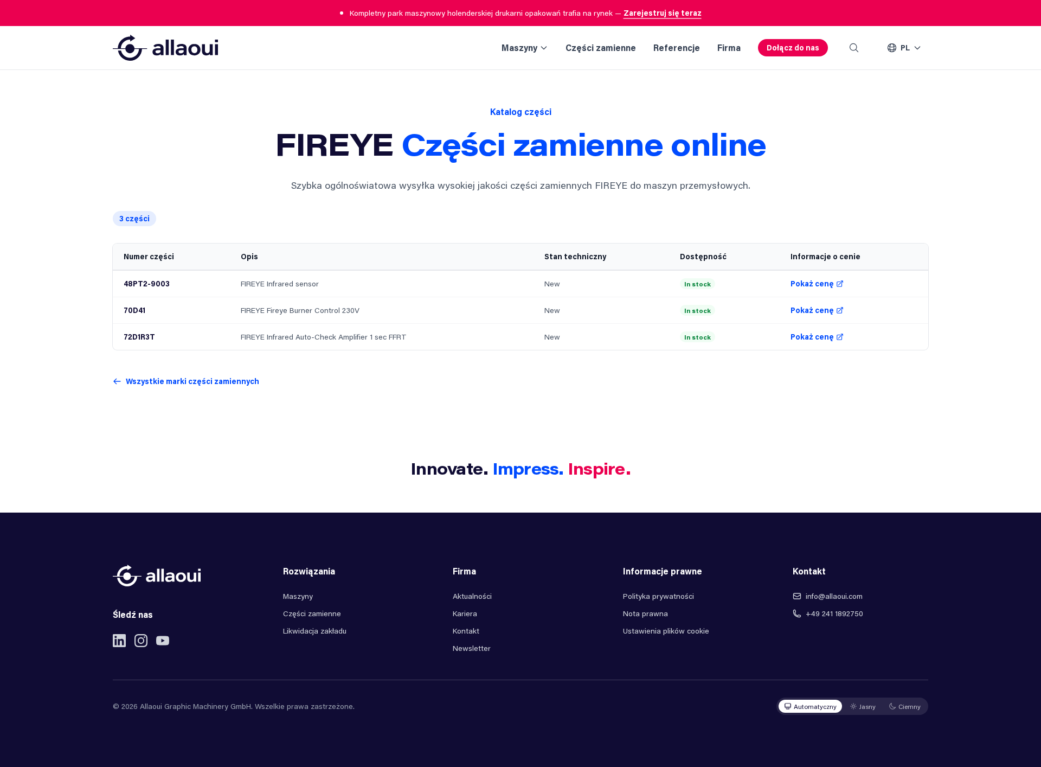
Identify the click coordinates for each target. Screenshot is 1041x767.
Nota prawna (645, 613)
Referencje (676, 47)
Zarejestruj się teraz (663, 13)
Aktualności (472, 596)
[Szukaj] (854, 47)
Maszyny (519, 47)
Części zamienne (601, 47)
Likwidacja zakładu (314, 630)
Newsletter (472, 648)
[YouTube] (162, 640)
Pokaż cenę (812, 283)
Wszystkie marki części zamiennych (192, 381)
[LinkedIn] (119, 640)
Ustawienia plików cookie (666, 630)
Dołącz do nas (793, 47)
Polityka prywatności (658, 596)
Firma (729, 47)
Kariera (465, 613)
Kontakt (466, 630)
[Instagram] (140, 640)
